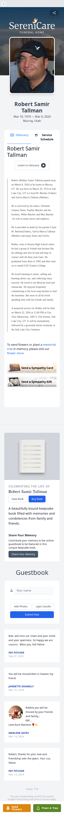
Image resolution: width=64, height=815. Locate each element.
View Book (17, 499)
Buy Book (37, 499)
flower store (15, 353)
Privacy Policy (22, 799)
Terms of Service (41, 799)
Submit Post (32, 614)
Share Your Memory (23, 554)
